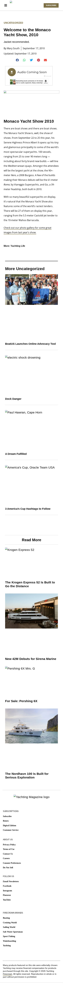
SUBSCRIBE (51, 5)
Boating (6, 918)
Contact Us (8, 854)
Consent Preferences (12, 863)
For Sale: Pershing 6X (21, 701)
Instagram (7, 891)
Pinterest (7, 895)
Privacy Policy (9, 845)
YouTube (7, 900)
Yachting (7, 945)
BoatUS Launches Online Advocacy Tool (30, 343)
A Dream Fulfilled (16, 453)
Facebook (7, 886)
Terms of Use (8, 849)
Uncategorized (13, 22)
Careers (6, 858)
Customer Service (10, 830)
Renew (6, 821)
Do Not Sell (8, 867)
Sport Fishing (9, 936)
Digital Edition (9, 825)
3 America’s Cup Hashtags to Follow (27, 508)
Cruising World (10, 923)
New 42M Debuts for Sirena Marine (30, 658)
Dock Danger (13, 398)
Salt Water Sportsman (13, 932)
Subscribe (7, 816)
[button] (17, 60)
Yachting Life (18, 246)
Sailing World (9, 927)
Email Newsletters (11, 881)
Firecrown (7, 974)
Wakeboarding (9, 941)
